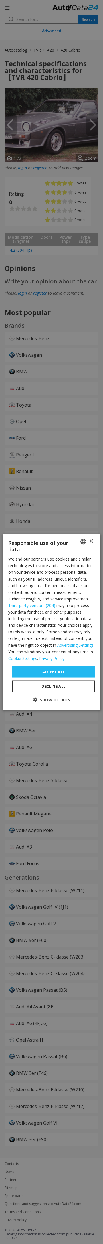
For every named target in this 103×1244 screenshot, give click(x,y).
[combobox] (83, 541)
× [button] (91, 541)
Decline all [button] (53, 686)
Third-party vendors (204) (31, 605)
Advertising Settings (75, 645)
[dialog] (51, 622)
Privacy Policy (51, 658)
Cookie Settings (22, 658)
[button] (51, 700)
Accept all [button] (53, 671)
